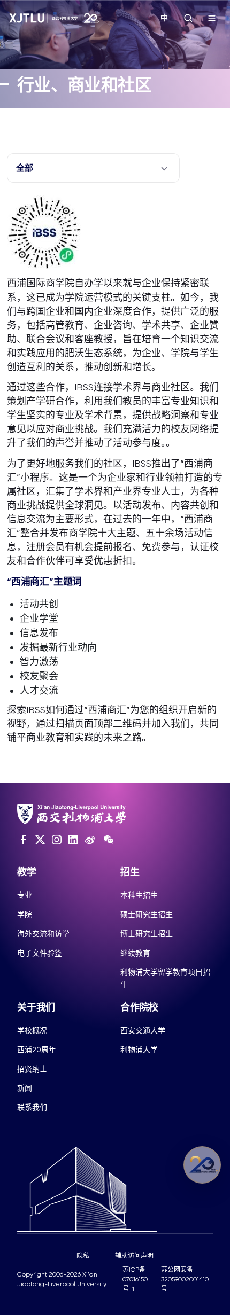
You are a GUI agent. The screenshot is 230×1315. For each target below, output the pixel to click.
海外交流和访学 (43, 933)
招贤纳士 (32, 1068)
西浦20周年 (36, 1049)
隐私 (82, 1255)
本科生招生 (139, 895)
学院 (24, 914)
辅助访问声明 (134, 1255)
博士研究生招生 (146, 933)
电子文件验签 (39, 953)
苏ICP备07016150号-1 (135, 1279)
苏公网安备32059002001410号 (185, 1279)
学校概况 (32, 1030)
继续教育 (135, 953)
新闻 (24, 1088)
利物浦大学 (139, 1049)
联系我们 (32, 1107)
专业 (24, 895)
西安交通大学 (142, 1030)
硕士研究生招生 (146, 914)
